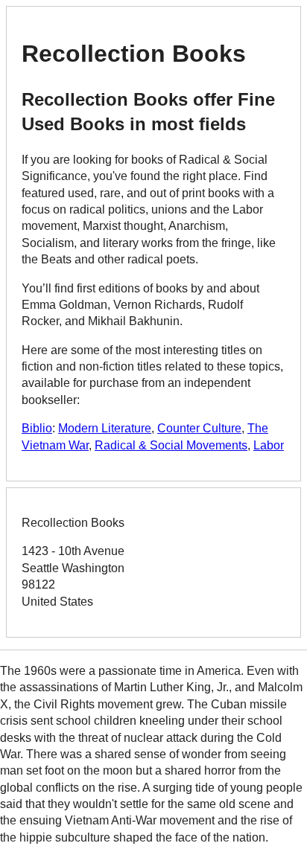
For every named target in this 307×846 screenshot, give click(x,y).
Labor (268, 445)
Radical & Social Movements (171, 445)
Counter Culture (199, 428)
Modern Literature (104, 428)
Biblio (37, 428)
